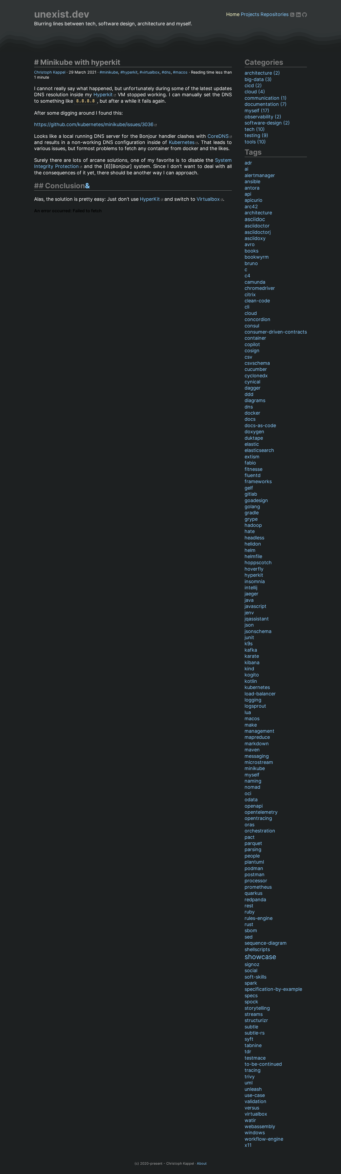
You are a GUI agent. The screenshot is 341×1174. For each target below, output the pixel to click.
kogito (252, 675)
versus (252, 1108)
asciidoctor (257, 226)
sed (249, 937)
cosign (252, 350)
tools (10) (255, 142)
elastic (252, 444)
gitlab (251, 494)
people (252, 856)
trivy (250, 1076)
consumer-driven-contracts (276, 332)
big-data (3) (258, 79)
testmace (255, 1058)
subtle (251, 1026)
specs (251, 995)
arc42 (251, 206)
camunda (255, 282)
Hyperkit (103, 94)
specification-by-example (273, 989)
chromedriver (260, 288)
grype (251, 519)
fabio (250, 463)
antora (252, 188)
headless (254, 537)
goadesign (256, 500)
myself (252, 775)
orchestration (260, 831)
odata (251, 799)
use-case (255, 1095)
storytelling (257, 1008)
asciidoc (255, 219)
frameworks (258, 481)
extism (252, 456)
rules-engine (259, 918)
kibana (252, 662)
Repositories (275, 14)
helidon (253, 544)
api (248, 194)
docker (252, 413)
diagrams (255, 400)
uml (249, 1082)
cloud (251, 313)
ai (246, 169)
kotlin (251, 681)
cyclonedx (256, 375)
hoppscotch (258, 562)
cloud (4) (255, 91)
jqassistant (257, 619)
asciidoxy (255, 238)
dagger (253, 388)
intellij (251, 587)
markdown (257, 743)
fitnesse (253, 469)
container (255, 338)
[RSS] (293, 14)
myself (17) (257, 110)
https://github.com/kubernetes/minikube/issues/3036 (93, 124)
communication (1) (266, 98)
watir (250, 1120)
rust (249, 924)
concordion (257, 319)
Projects (250, 14)
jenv (249, 612)
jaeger (251, 593)
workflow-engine (264, 1139)
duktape (254, 438)
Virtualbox (208, 199)
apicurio (253, 200)
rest (249, 905)
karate (252, 656)
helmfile (253, 556)
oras (249, 824)
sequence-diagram (266, 943)
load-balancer (260, 693)
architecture (258, 212)
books (251, 251)
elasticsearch (259, 450)
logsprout (255, 706)
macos (181, 72)
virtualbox (151, 72)
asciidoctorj (258, 232)
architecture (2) (262, 73)
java (249, 600)
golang (252, 506)
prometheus (258, 887)
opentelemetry (261, 812)
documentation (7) (266, 104)
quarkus (253, 893)
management (259, 731)
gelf (249, 488)
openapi (254, 806)
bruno (251, 263)
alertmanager (260, 175)
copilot (252, 344)
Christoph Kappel (49, 72)
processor (256, 880)
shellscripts (257, 949)
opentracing (258, 818)
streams (254, 1014)
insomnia (255, 581)
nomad (252, 787)
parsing (253, 849)
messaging (257, 756)
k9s (249, 643)
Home (232, 14)
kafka (251, 650)
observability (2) (263, 116)
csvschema (257, 363)
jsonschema (258, 631)
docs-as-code (260, 425)
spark (251, 983)
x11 (248, 1145)
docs (250, 419)
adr (248, 163)
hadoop (253, 525)
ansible (252, 181)
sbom (251, 930)
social (251, 970)
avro (250, 244)
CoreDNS (218, 136)
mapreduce (257, 737)
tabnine (253, 1045)
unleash (253, 1089)
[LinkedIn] (299, 14)
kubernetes (257, 687)
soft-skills (255, 977)
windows (255, 1132)
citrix (250, 294)
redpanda (255, 899)
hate (250, 531)
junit (249, 637)
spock (251, 1001)
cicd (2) (253, 85)
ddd (249, 394)
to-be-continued (263, 1064)
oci (248, 793)
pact (250, 837)
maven (252, 749)
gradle (252, 512)
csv (248, 357)
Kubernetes (181, 142)
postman (255, 874)
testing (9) (256, 135)
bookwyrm (257, 257)
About (202, 1163)
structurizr (256, 1020)
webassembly (260, 1126)
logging (253, 700)
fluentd (253, 475)
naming (253, 781)
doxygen (254, 431)
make (251, 725)
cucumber (256, 369)
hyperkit (130, 72)
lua (248, 712)
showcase (260, 957)
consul (252, 325)
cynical (252, 381)
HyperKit (150, 199)
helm (250, 550)
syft (249, 1039)
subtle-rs (255, 1033)
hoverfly (254, 569)
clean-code (257, 300)
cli (247, 307)
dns (167, 72)
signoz (252, 964)
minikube (110, 72)
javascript (255, 606)
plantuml (254, 862)
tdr (248, 1051)
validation (255, 1101)
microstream (259, 762)
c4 (247, 275)
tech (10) (255, 129)
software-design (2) (267, 123)
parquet (253, 843)
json (249, 625)
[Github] (304, 14)
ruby (250, 912)
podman (254, 868)
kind (249, 668)
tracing (253, 1070)
